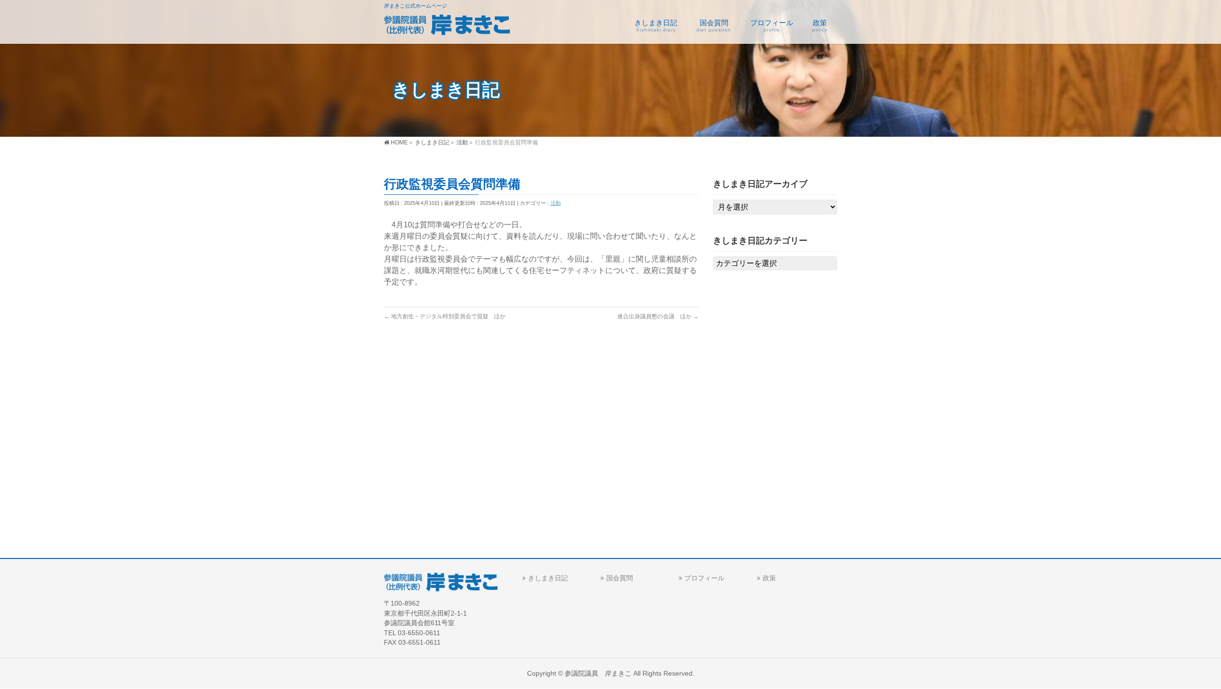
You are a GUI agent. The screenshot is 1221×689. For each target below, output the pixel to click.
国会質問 (619, 578)
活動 (555, 203)
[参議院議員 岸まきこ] (447, 26)
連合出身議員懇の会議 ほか (658, 316)
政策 (769, 578)
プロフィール (704, 578)
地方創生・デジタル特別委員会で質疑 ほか (445, 316)
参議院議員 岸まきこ (598, 673)
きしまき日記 (548, 578)
